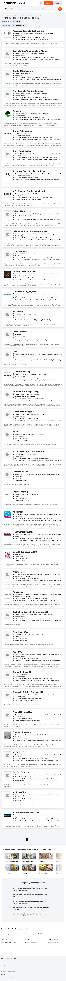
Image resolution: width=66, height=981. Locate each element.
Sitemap (3, 974)
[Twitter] (8, 958)
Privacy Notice (4, 965)
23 (42, 839)
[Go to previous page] (20, 839)
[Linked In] (2, 958)
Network (21, 3)
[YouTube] (15, 958)
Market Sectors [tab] (18, 934)
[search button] (60, 9)
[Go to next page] (45, 839)
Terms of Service (5, 968)
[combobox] (48, 9)
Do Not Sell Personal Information (8, 971)
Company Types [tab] (7, 934)
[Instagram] (11, 958)
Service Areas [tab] (41, 934)
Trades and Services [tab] (30, 934)
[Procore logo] (10, 3)
